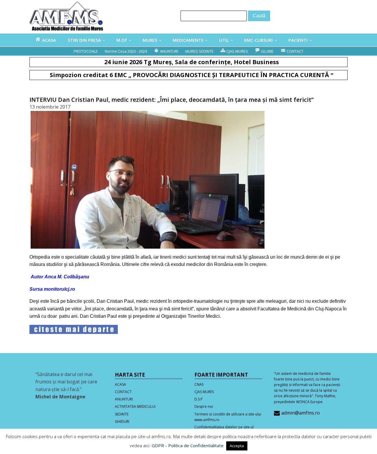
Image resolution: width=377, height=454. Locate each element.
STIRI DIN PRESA (84, 40)
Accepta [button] (237, 445)
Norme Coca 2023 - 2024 (126, 51)
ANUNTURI (124, 399)
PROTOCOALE (86, 51)
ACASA (120, 384)
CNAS (199, 384)
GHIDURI (122, 421)
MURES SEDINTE (199, 51)
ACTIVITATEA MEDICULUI (135, 406)
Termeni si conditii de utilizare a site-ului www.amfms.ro (227, 417)
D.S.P (198, 399)
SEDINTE (121, 414)
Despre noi (203, 406)
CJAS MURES (204, 391)
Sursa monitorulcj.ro (52, 289)
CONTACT (123, 391)
